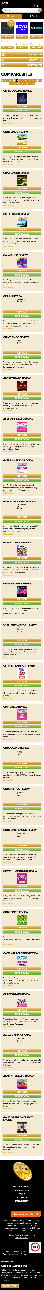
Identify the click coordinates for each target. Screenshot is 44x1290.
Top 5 (34, 16)
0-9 (33, 83)
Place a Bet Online (22, 1187)
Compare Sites (22, 1190)
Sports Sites (35, 65)
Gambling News (22, 1201)
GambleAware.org (22, 1238)
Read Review (22, 110)
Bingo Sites (35, 59)
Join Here (22, 106)
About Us (8, 1251)
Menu (12, 16)
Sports (22, 1194)
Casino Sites (35, 54)
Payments (22, 1197)
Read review (8, 123)
